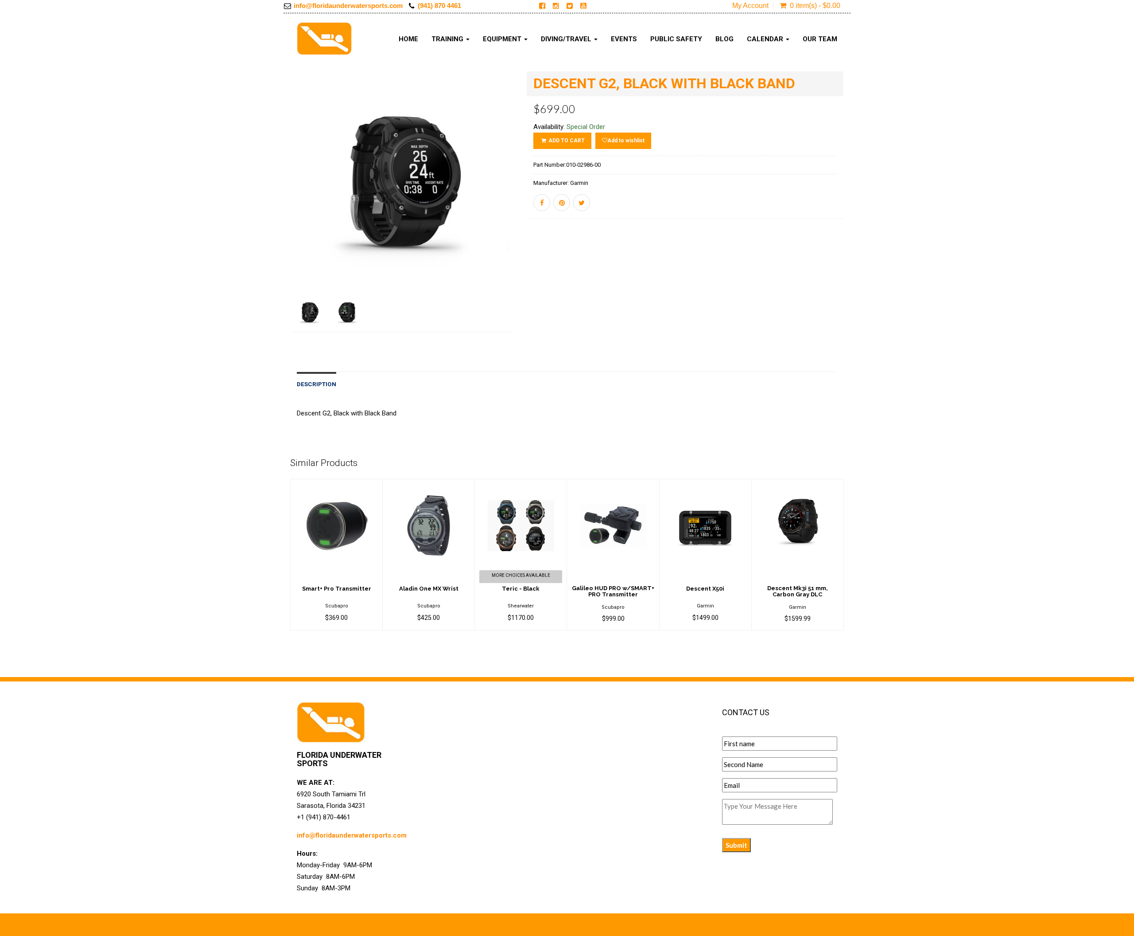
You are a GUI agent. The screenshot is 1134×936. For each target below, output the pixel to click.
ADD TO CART (566, 140)
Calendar (766, 39)
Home (408, 39)
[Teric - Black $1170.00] (521, 485)
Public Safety (676, 39)
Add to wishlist (626, 140)
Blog (724, 39)
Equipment (503, 39)
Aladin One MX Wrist (428, 588)
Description (316, 384)
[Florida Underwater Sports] (324, 38)
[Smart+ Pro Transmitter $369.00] (336, 485)
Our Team (820, 39)
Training (448, 39)
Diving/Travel (567, 39)
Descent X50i (705, 588)
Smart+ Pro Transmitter (336, 588)
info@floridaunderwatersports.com (348, 5)
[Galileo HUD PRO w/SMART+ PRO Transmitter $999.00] (613, 485)
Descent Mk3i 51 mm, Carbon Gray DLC (797, 591)
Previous (270, 214)
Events (624, 39)
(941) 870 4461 (439, 5)
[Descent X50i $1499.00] (705, 485)
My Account (750, 6)
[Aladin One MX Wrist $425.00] (428, 485)
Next (534, 214)
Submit (736, 845)
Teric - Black (521, 588)
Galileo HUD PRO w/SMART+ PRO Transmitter (613, 591)
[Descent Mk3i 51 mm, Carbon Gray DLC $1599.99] (797, 485)
